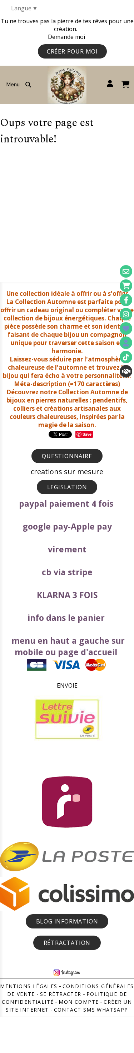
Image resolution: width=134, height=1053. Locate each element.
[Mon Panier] (126, 285)
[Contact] (126, 271)
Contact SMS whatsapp (91, 1009)
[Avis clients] (126, 328)
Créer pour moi (72, 51)
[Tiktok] (126, 357)
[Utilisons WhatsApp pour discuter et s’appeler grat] (126, 371)
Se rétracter (60, 994)
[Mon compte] (126, 342)
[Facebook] (126, 300)
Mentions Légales (28, 986)
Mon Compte (79, 1001)
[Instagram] (126, 314)
